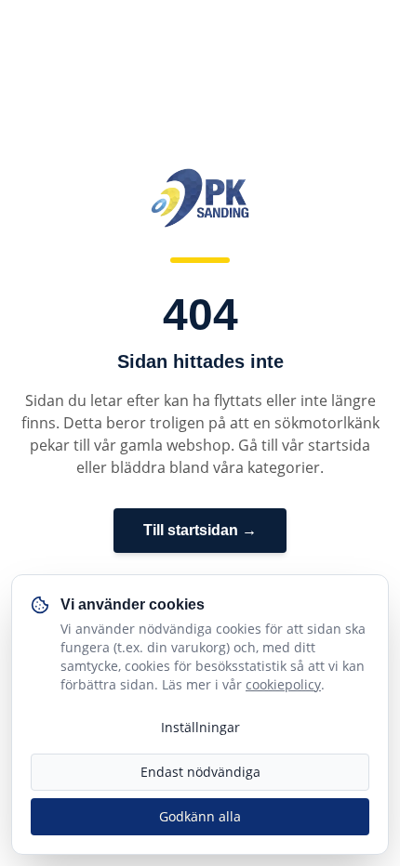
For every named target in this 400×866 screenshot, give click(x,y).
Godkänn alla (200, 816)
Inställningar (200, 727)
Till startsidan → (200, 530)
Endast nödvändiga (200, 772)
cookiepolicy (283, 684)
